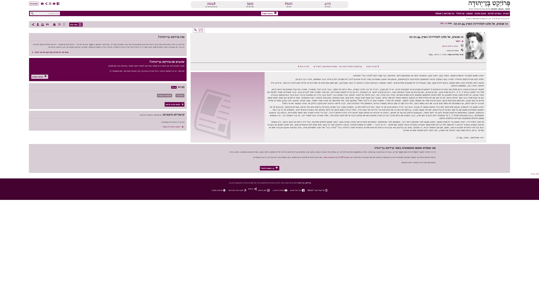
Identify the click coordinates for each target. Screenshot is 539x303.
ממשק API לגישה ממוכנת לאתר (336, 157)
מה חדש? (460, 13)
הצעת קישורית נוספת (173, 126)
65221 (289, 3)
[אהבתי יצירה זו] (64, 24)
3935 (250, 3)
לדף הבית (535, 173)
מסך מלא (75, 24)
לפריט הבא (303, 66)
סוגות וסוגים (480, 13)
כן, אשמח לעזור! (269, 168)
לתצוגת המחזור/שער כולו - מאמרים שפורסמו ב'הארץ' (338, 66)
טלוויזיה (180, 95)
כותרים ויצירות (494, 13)
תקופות (469, 13)
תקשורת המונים (164, 95)
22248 (211, 3)
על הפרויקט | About (444, 13)
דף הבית (506, 18)
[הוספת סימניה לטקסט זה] (59, 24)
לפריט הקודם (372, 66)
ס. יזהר (490, 18)
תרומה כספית (269, 13)
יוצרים (506, 13)
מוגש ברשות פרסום (450, 46)
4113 (328, 3)
